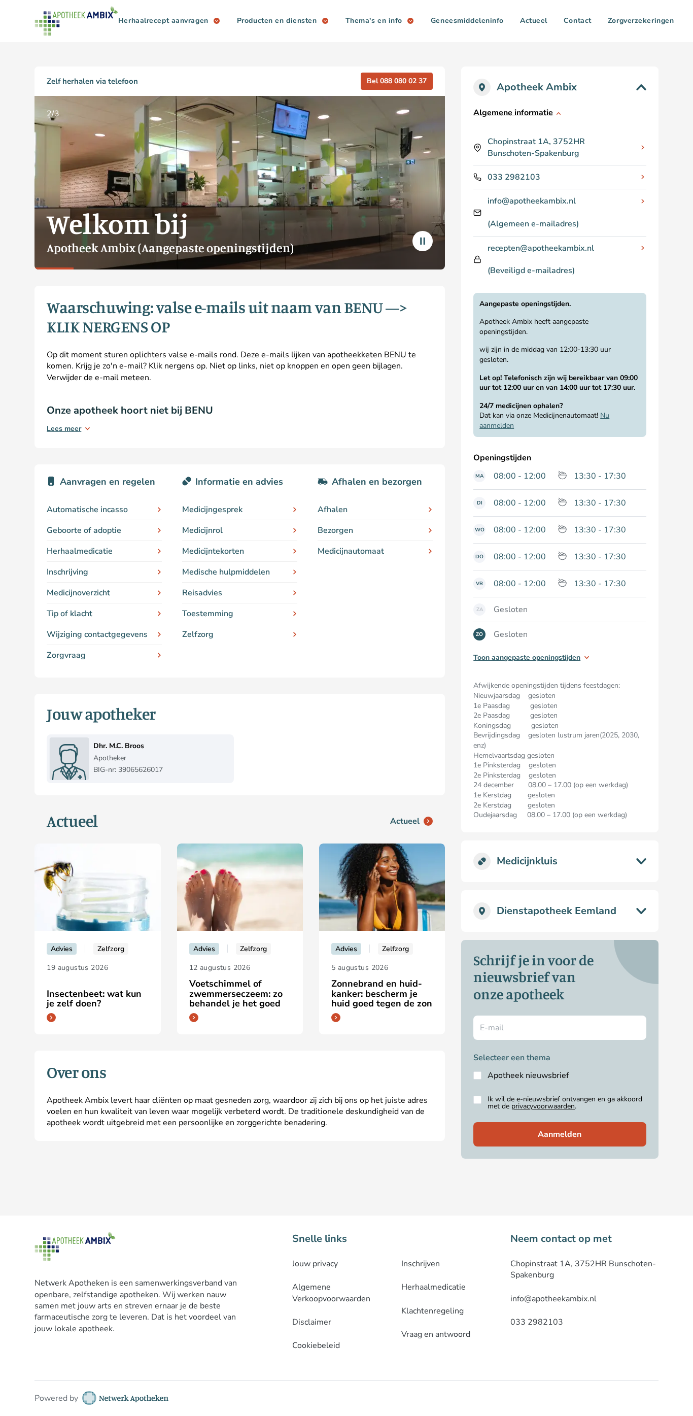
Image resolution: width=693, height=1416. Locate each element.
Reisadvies (202, 592)
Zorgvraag (66, 655)
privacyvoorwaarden (543, 1106)
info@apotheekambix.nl (532, 201)
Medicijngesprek (212, 509)
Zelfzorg (198, 634)
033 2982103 (514, 177)
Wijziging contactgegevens (97, 634)
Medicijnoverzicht (78, 592)
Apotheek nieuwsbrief (528, 1075)
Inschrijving (67, 572)
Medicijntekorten (213, 551)
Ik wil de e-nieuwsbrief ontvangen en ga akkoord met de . (565, 1103)
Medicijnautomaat (351, 551)
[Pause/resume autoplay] (422, 241)
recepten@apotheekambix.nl (541, 248)
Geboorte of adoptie (84, 530)
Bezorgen (335, 530)
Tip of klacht (69, 613)
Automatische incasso (87, 509)
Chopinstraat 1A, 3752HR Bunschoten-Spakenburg (536, 147)
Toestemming (207, 613)
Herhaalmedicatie (80, 551)
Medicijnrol (202, 530)
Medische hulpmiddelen (226, 572)
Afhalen (333, 509)
